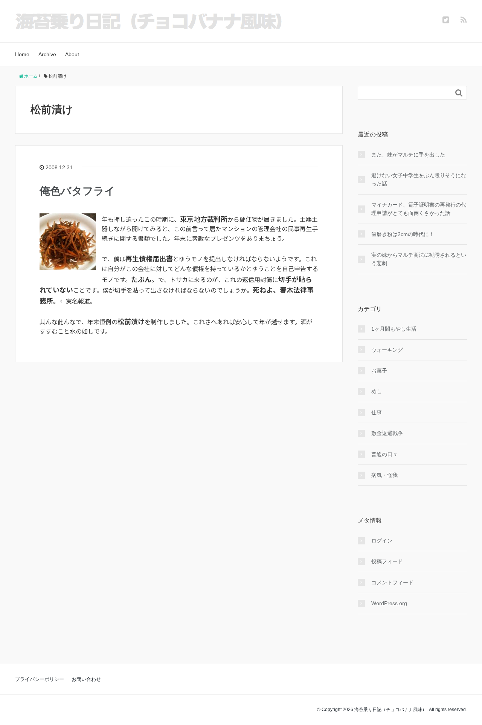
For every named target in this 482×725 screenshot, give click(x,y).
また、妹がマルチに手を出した (408, 155)
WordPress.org (389, 603)
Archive (47, 54)
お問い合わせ (86, 679)
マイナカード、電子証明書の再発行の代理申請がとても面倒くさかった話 (418, 209)
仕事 (376, 412)
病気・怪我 (384, 475)
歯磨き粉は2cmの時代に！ (402, 234)
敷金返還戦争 (387, 433)
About (72, 54)
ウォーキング (387, 350)
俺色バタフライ (77, 191)
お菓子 (379, 371)
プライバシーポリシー (39, 679)
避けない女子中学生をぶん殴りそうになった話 (418, 179)
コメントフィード (392, 582)
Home (22, 54)
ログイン (381, 541)
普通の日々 (384, 454)
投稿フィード (387, 561)
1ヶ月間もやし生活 (393, 329)
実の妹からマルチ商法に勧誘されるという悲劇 (418, 259)
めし (376, 391)
